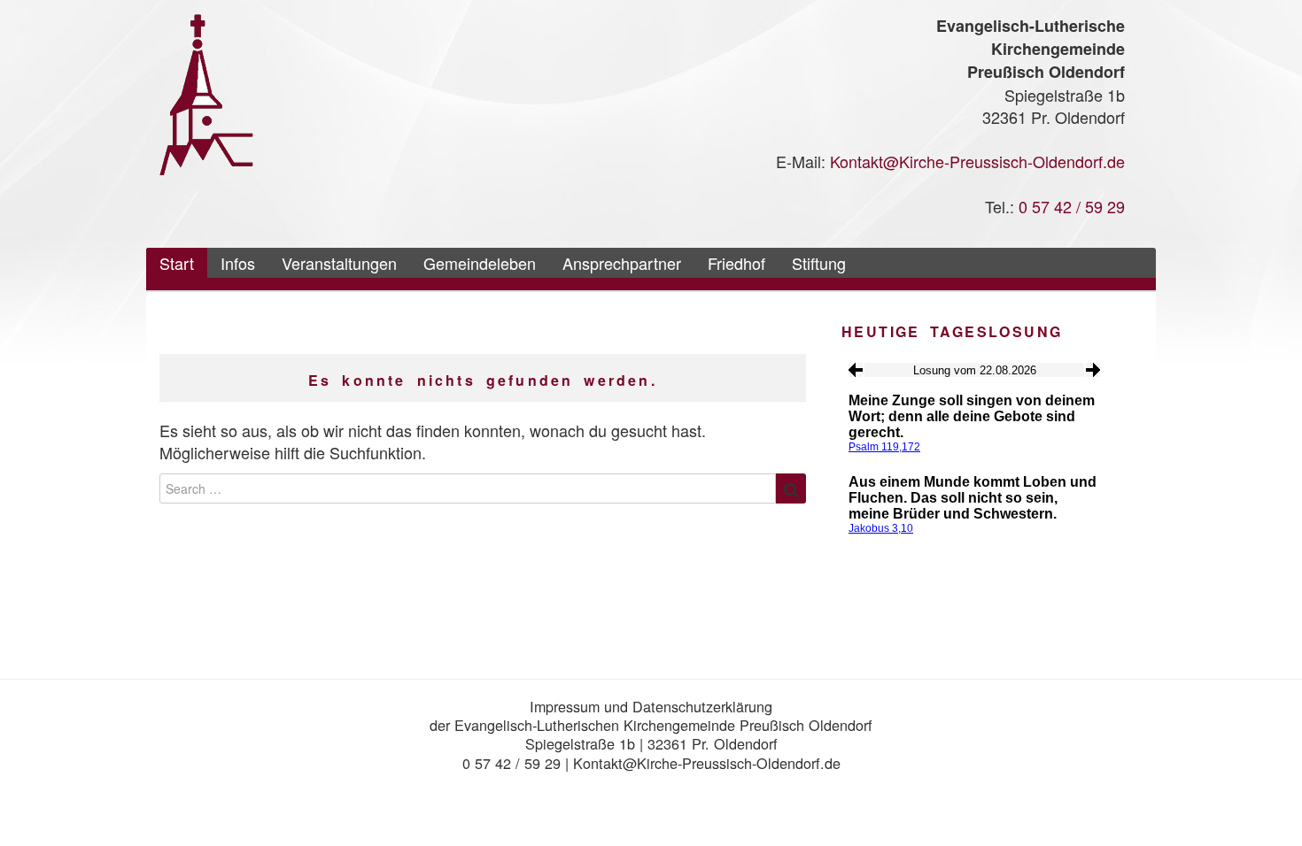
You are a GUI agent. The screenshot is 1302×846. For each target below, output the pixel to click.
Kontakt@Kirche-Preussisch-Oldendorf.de (977, 161)
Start (176, 262)
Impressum (565, 706)
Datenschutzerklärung (702, 706)
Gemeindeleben (479, 262)
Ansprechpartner (621, 262)
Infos (238, 262)
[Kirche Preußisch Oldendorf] (206, 92)
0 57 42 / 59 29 (1072, 206)
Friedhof (736, 262)
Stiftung (819, 262)
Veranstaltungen (339, 262)
